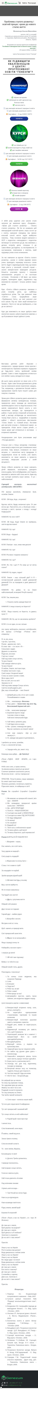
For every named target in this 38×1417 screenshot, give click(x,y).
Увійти (24, 3)
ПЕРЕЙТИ (19, 118)
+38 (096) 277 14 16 (15, 1383)
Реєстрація (32, 3)
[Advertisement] (19, 340)
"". (19, 47)
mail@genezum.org (14, 1385)
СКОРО (17, 209)
